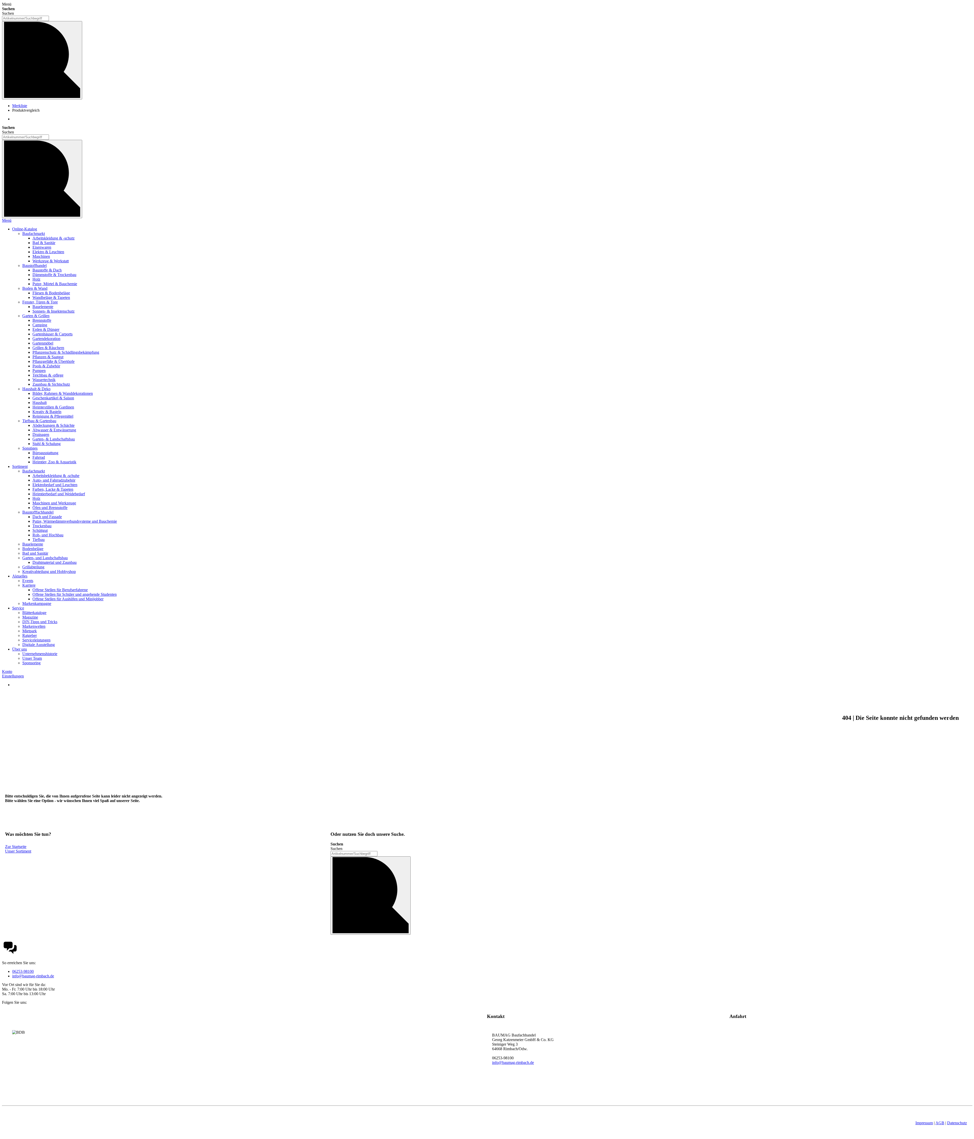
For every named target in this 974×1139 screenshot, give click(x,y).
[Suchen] (42, 60)
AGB (939, 1123)
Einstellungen (13, 676)
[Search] (42, 179)
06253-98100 (23, 971)
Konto (7, 671)
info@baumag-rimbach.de (33, 976)
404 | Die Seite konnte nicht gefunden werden (900, 718)
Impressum (924, 1123)
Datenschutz (957, 1123)
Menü (6, 220)
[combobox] (25, 18)
